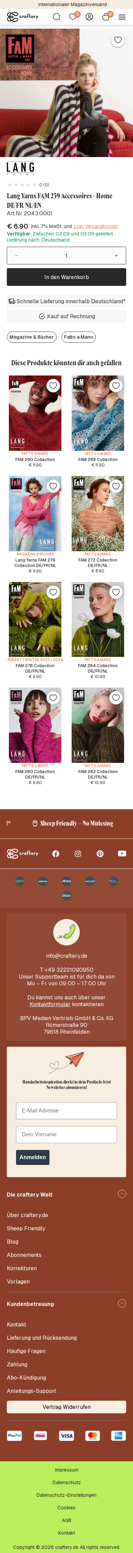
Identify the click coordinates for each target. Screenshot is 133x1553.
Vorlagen (18, 1281)
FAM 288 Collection (98, 459)
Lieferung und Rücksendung (42, 1337)
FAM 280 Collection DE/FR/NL (35, 774)
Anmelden (32, 1157)
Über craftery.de (27, 1215)
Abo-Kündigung (26, 1377)
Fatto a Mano (78, 337)
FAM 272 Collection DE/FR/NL (97, 562)
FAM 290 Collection (35, 459)
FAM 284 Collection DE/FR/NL (98, 668)
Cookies (66, 1508)
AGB (66, 1520)
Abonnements (24, 1255)
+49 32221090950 (69, 969)
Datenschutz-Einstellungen (66, 1495)
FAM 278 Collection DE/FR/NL (35, 668)
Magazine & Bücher (32, 337)
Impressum (66, 1470)
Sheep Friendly (26, 1228)
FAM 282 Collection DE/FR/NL (98, 774)
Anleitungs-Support (31, 1391)
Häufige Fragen (26, 1351)
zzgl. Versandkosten (95, 226)
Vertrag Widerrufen (67, 1407)
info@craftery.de (66, 955)
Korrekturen (22, 1268)
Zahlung (17, 1364)
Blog (12, 1241)
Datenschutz (67, 1482)
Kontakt (16, 1324)
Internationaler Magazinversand (66, 4)
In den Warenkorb (66, 277)
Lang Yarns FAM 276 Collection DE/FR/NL (35, 562)
